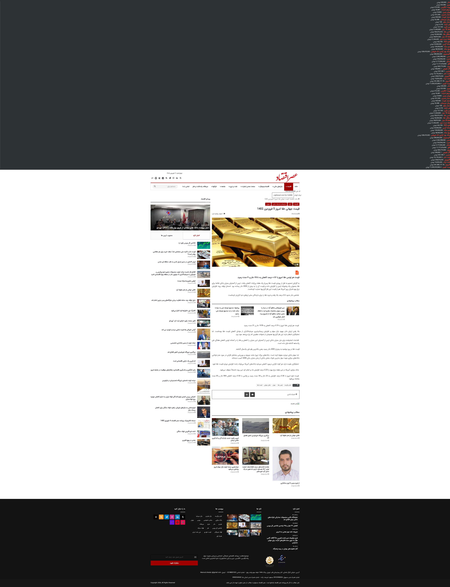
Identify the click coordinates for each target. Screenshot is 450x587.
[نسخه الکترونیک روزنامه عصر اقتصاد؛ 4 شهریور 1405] (203, 424)
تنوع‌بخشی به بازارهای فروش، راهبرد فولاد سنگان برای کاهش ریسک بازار (175, 408)
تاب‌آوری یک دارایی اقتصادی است (184, 361)
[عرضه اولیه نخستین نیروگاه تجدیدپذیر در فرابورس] (203, 386)
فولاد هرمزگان (218, 532)
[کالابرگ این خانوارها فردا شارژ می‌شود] (203, 313)
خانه (296, 186)
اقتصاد (289, 186)
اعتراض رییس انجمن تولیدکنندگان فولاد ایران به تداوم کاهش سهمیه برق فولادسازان (173, 398)
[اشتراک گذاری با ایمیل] (252, 394)
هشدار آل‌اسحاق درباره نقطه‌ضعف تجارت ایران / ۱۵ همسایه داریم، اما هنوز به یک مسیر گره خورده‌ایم (255, 469)
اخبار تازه (196, 235)
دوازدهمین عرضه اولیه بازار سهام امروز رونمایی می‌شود (226, 468)
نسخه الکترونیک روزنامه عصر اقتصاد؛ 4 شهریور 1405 (178, 420)
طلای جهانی (267, 385)
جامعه (223, 186)
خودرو (220, 524)
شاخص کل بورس (217, 528)
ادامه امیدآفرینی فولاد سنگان (186, 431)
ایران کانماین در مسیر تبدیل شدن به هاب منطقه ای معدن (176, 262)
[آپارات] (159, 178)
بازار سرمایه (199, 516)
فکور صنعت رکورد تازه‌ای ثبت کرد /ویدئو (192, 227)
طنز (208, 528)
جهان (268, 204)
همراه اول (219, 536)
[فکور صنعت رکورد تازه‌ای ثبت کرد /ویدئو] (203, 323)
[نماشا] (156, 178)
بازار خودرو (209, 516)
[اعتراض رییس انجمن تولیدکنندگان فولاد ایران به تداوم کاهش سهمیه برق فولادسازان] (203, 400)
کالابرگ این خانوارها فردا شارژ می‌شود (183, 310)
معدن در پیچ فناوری (188, 440)
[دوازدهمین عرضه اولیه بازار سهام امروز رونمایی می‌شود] (225, 456)
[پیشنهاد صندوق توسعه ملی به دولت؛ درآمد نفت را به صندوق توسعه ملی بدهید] (247, 310)
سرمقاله (202, 524)
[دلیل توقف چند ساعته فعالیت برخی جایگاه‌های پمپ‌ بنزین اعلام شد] (203, 303)
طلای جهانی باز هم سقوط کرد (289, 435)
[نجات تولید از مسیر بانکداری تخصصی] (203, 345)
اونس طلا (280, 385)
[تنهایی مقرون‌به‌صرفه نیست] (203, 283)
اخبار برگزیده (288, 385)
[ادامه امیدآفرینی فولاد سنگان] (203, 433)
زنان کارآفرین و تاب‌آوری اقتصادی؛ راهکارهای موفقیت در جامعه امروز (173, 370)
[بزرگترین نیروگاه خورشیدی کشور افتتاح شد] (255, 425)
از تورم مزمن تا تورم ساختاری (290, 483)
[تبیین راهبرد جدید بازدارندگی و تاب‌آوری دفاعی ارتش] (225, 427)
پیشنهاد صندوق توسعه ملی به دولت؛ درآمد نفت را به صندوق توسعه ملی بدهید (227, 311)
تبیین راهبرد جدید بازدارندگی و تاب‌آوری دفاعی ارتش (225, 439)
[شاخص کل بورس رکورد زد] (203, 245)
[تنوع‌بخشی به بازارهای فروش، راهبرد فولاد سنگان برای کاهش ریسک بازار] (203, 412)
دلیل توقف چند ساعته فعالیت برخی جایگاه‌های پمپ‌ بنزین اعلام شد (173, 300)
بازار (290, 204)
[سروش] (163, 178)
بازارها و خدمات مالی (279, 204)
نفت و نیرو (233, 186)
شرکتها (215, 186)
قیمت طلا (259, 385)
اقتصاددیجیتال (264, 186)
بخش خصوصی (208, 520)
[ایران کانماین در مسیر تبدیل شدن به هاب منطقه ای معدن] (203, 265)
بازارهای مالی (278, 186)
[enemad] (282, 567)
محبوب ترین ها (166, 235)
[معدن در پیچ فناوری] (203, 442)
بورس (198, 520)
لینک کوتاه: (297, 195)
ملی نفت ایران (196, 532)
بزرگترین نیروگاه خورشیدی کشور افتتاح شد (256, 436)
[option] (180, 217)
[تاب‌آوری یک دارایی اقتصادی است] (203, 363)
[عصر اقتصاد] (286, 177)
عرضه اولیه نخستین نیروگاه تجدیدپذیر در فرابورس (178, 380)
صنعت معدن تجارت (248, 186)
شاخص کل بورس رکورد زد (186, 243)
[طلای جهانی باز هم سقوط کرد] (286, 425)
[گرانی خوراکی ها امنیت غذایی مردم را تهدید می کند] (203, 334)
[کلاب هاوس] (152, 178)
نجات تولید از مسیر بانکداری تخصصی (183, 343)
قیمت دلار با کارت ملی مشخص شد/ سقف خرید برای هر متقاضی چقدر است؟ (174, 252)
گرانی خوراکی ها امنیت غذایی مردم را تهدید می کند (178, 329)
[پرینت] (246, 394)
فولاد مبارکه (201, 528)
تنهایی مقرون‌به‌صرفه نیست (186, 281)
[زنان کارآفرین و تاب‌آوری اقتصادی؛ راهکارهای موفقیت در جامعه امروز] (203, 373)
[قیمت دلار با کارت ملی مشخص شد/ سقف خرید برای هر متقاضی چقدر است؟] (203, 255)
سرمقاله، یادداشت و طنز (200, 186)
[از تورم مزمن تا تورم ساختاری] (286, 464)
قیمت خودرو (207, 532)
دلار (214, 524)
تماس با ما (186, 186)
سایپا (208, 524)
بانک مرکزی (219, 520)
